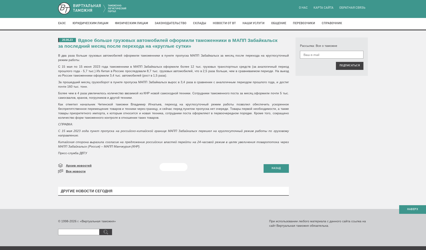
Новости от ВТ (224, 23)
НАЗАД (276, 168)
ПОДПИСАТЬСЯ (349, 65)
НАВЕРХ (412, 209)
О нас (303, 7)
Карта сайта (323, 7)
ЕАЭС (62, 23)
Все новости (76, 171)
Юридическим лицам (90, 23)
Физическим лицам (131, 23)
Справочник (332, 23)
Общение (278, 23)
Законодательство (170, 23)
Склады (199, 23)
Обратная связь (352, 7)
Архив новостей (79, 165)
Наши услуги (253, 23)
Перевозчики (304, 23)
